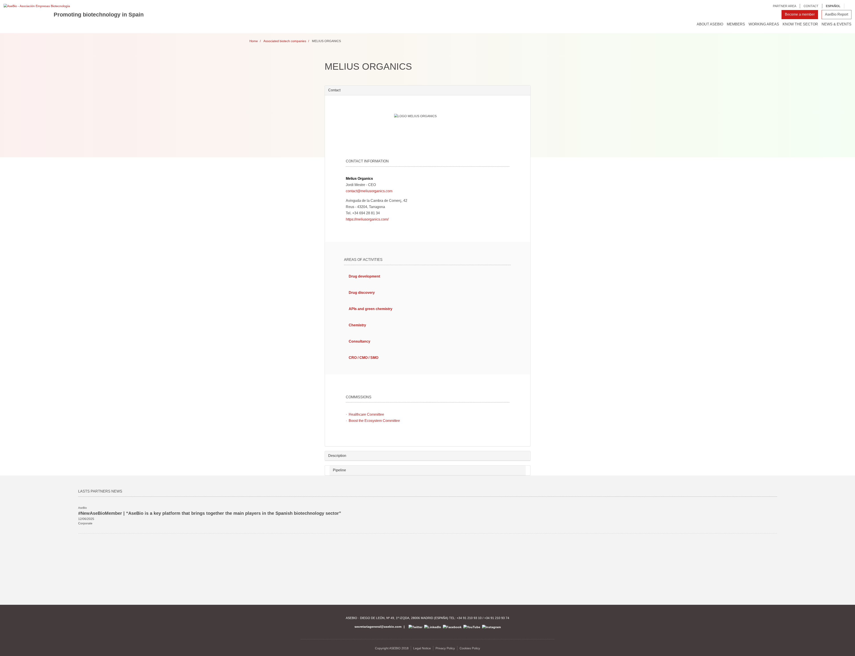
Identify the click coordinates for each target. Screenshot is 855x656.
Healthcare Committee (366, 414)
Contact (811, 6)
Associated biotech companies (284, 41)
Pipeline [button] (339, 470)
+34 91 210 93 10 (469, 618)
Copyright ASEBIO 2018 (392, 648)
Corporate (85, 523)
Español (833, 6)
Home (253, 41)
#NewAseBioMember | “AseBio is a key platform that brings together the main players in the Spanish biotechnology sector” (209, 513)
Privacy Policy (445, 648)
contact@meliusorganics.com (369, 191)
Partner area (784, 6)
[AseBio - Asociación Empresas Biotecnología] (37, 6)
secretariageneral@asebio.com (377, 626)
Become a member (800, 14)
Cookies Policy (470, 648)
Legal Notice (422, 648)
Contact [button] (334, 90)
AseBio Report (836, 14)
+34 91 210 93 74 (496, 618)
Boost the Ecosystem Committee (374, 421)
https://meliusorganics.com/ (367, 219)
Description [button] (337, 456)
